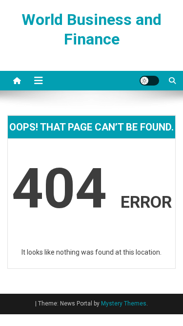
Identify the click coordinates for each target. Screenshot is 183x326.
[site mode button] (149, 81)
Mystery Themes (123, 303)
